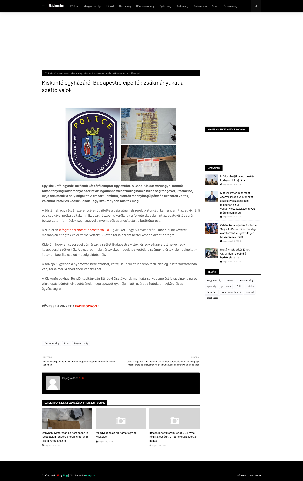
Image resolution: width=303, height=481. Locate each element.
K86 (81, 378)
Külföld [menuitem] (110, 6)
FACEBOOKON (86, 306)
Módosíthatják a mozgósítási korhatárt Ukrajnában (237, 178)
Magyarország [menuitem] (92, 6)
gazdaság (226, 286)
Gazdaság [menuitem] (125, 6)
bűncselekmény (61, 73)
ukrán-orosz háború (231, 292)
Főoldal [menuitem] (74, 6)
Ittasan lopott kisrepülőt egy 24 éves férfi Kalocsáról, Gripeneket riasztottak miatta (173, 436)
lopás (66, 343)
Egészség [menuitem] (165, 6)
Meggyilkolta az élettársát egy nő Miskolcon (116, 435)
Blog (65, 475)
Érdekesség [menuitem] (230, 6)
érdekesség (212, 297)
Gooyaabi (90, 475)
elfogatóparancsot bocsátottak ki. (85, 230)
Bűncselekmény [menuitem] (145, 6)
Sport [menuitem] (215, 6)
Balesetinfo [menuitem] (200, 6)
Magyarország (81, 343)
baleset (229, 280)
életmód (250, 292)
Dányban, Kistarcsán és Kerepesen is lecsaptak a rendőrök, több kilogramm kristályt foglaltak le (65, 436)
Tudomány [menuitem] (183, 6)
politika (250, 286)
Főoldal (48, 73)
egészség (211, 286)
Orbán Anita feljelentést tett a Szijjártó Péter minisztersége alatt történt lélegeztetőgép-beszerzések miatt (238, 231)
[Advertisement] (147, 44)
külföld (238, 286)
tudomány (212, 292)
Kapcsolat (255, 475)
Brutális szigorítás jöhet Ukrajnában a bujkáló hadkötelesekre (235, 253)
